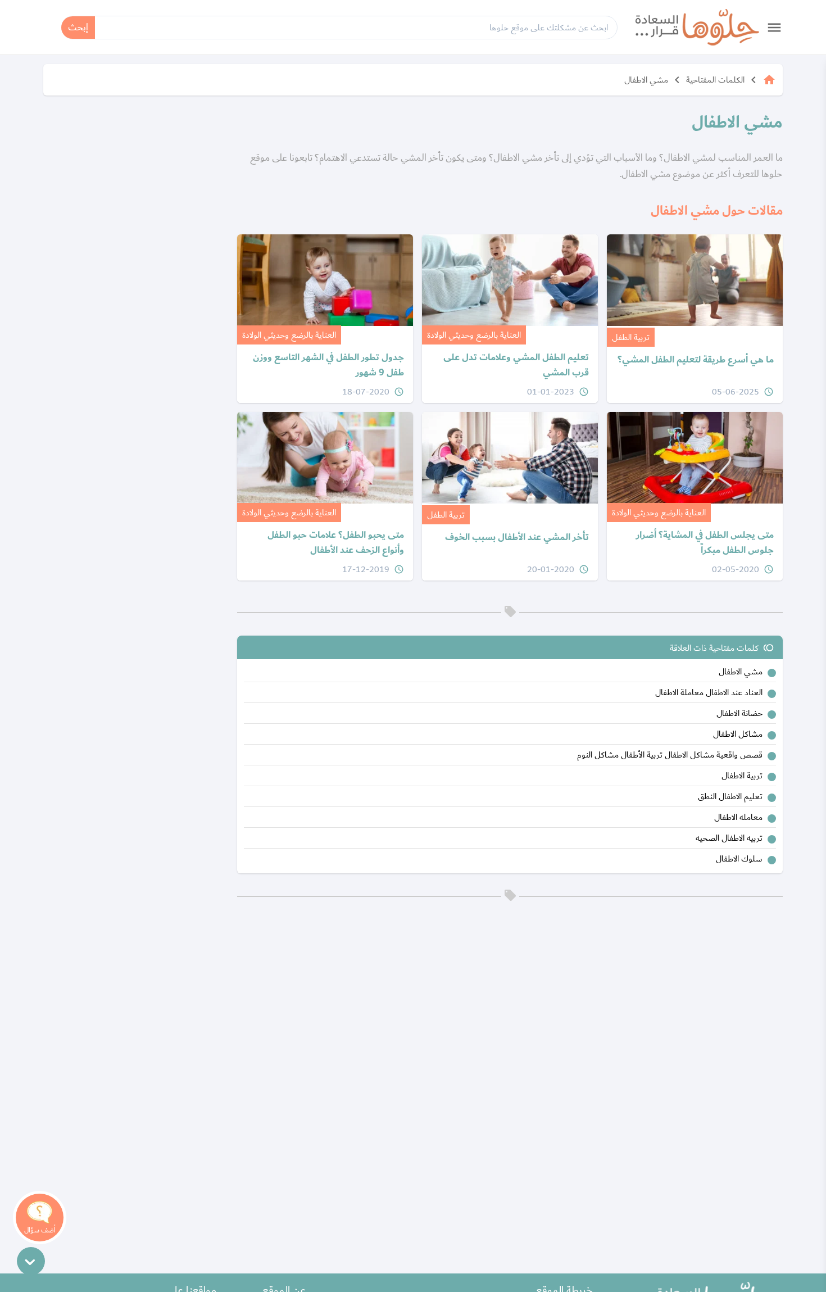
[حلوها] (697, 27)
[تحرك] (31, 1261)
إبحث (78, 27)
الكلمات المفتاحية (715, 80)
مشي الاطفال (646, 80)
